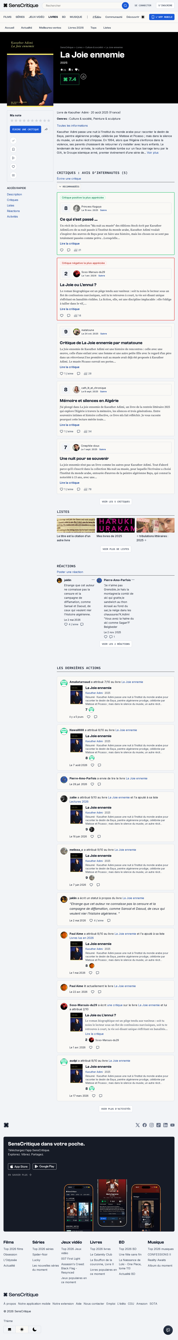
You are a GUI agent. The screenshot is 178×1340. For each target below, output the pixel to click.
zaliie (73, 797)
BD (121, 1242)
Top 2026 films (13, 1249)
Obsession (10, 1254)
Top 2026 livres (100, 1249)
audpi (73, 1060)
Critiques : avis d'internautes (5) (92, 172)
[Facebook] (145, 1126)
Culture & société (94, 47)
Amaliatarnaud (80, 682)
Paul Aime (76, 933)
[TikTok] (158, 1126)
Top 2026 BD (127, 1249)
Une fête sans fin (130, 1254)
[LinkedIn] (165, 1126)
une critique (115, 1005)
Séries (38, 1242)
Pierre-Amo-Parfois (83, 778)
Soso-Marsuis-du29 (93, 272)
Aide (79, 1303)
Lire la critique (70, 243)
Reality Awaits (157, 1260)
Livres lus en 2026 (82, 938)
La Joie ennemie (114, 47)
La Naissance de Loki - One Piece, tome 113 (130, 1264)
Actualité (9, 1265)
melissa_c (76, 849)
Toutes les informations (72, 125)
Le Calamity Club (101, 1254)
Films (8, 1242)
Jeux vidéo (71, 1242)
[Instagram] (151, 1126)
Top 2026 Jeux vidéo (71, 1251)
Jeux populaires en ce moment (74, 1280)
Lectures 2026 (79, 801)
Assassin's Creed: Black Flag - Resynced (72, 1268)
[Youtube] (172, 1126)
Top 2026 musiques (161, 1249)
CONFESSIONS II (159, 1254)
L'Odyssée (10, 1260)
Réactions (66, 566)
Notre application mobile (34, 1303)
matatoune (88, 330)
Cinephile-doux (90, 445)
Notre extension (63, 1303)
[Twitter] (138, 1126)
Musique (156, 1242)
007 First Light (70, 1258)
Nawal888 (77, 730)
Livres (79, 47)
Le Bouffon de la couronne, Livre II (102, 1262)
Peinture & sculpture (106, 118)
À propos (9, 1303)
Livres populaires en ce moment (103, 1272)
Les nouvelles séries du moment (45, 1267)
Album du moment (160, 1265)
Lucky (36, 1260)
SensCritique (67, 47)
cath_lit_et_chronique (93, 387)
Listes (63, 511)
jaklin (73, 898)
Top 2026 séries (43, 1249)
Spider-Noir (40, 1254)
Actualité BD (127, 1274)
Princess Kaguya (92, 206)
